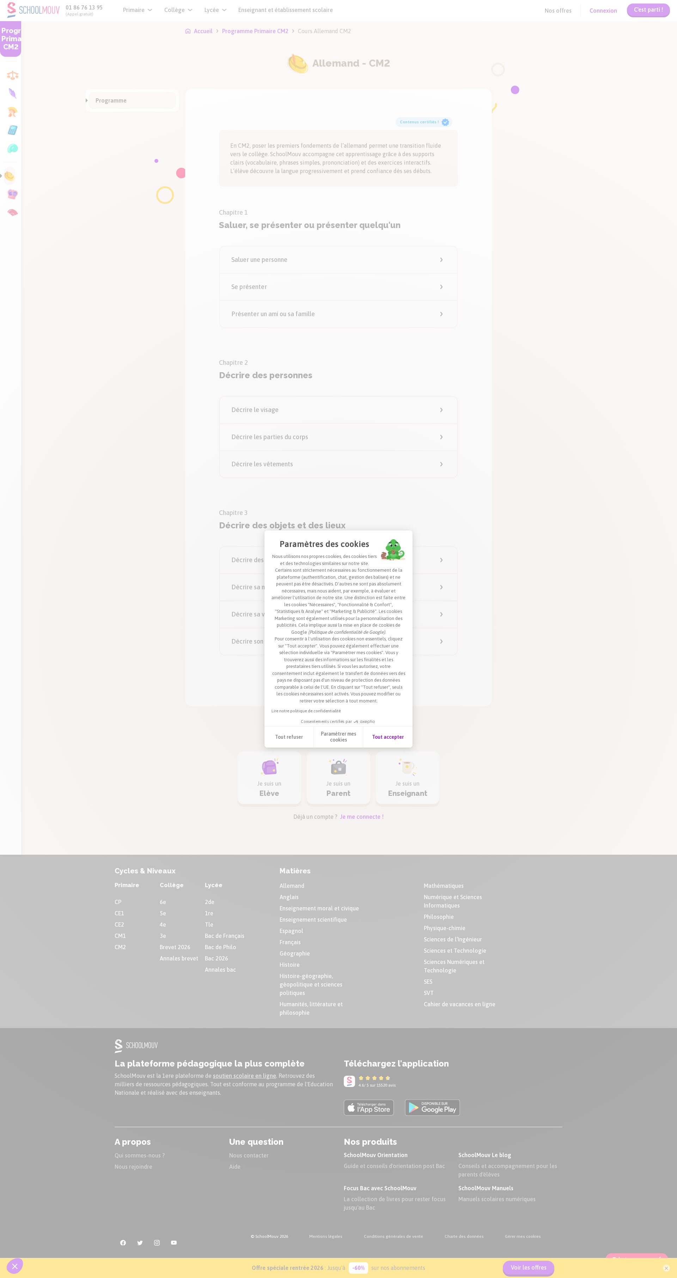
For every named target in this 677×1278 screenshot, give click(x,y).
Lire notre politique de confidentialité (306, 710)
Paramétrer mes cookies (338, 737)
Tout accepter (388, 737)
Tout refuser (289, 737)
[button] (14, 1266)
